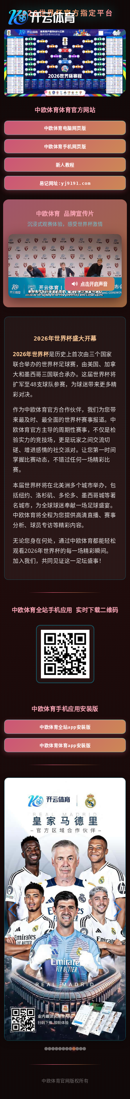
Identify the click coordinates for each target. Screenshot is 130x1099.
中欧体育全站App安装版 (65, 727)
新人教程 (65, 165)
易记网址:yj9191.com (65, 183)
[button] (12, 909)
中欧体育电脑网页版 (65, 128)
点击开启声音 (93, 284)
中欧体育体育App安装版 (65, 745)
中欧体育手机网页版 (65, 146)
